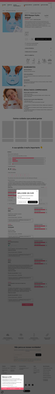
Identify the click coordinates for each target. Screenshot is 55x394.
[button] (2, 392)
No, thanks (5, 388)
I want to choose (12, 388)
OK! (20, 388)
